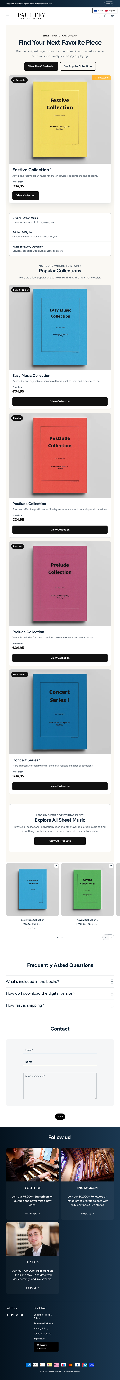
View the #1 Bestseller (41, 66)
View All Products (60, 840)
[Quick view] (56, 866)
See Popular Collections (78, 66)
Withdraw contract (42, 1347)
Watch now (31, 1213)
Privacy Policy (41, 1328)
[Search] (98, 16)
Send (60, 1116)
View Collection (25, 195)
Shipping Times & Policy (43, 1316)
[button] (105, 10)
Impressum (39, 1338)
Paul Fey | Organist (54, 1371)
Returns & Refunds (43, 1323)
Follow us (86, 1213)
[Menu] (7, 16)
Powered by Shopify (72, 1371)
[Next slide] (111, 937)
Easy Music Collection (32, 919)
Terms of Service (42, 1333)
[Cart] (112, 16)
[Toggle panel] (112, 981)
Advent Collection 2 (87, 919)
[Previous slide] (105, 937)
